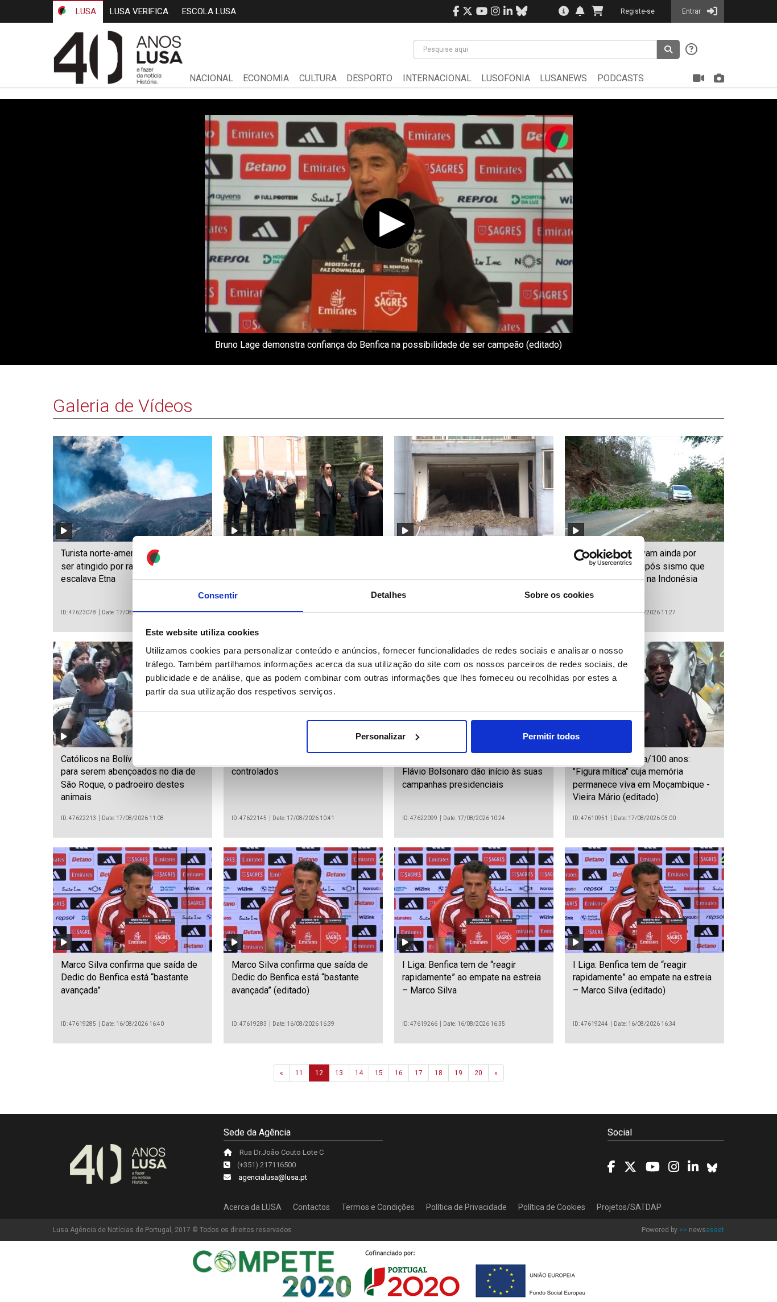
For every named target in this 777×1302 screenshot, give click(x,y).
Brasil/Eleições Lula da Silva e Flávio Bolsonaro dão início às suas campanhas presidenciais (472, 772)
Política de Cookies (551, 1207)
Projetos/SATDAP (629, 1207)
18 (439, 1073)
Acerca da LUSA (253, 1207)
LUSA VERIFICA (139, 11)
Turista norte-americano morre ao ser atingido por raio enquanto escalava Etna (126, 566)
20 (478, 1073)
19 (458, 1073)
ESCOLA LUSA (209, 11)
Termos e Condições (378, 1207)
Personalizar (381, 736)
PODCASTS (620, 78)
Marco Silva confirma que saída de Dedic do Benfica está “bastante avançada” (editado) (300, 977)
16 (399, 1073)
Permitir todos (551, 736)
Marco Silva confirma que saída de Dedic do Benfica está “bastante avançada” (129, 977)
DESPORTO (369, 78)
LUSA (84, 11)
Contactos (311, 1207)
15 (379, 1073)
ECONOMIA (266, 78)
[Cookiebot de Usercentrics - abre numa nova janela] (582, 557)
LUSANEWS (563, 78)
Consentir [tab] (218, 595)
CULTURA (318, 78)
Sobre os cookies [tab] (559, 595)
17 (419, 1073)
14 (359, 1073)
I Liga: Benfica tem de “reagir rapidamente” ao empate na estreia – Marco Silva (471, 977)
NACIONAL (211, 78)
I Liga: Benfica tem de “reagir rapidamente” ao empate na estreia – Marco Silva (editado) (642, 977)
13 (339, 1073)
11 (299, 1073)
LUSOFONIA (505, 78)
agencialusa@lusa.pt (272, 1177)
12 (319, 1073)
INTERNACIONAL (437, 78)
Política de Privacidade (466, 1207)
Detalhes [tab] (388, 595)
